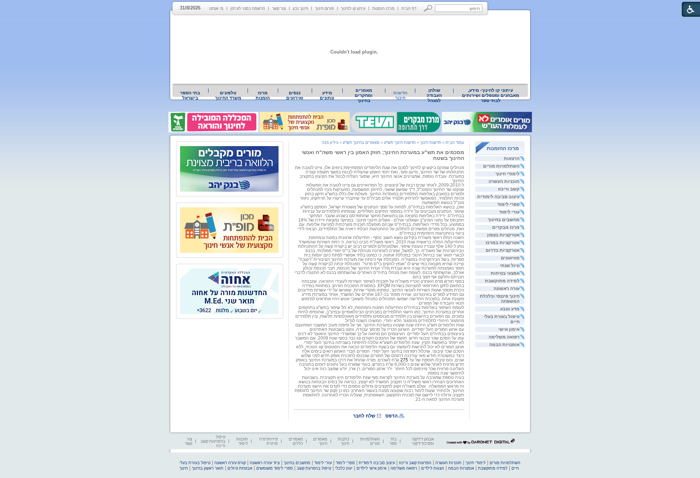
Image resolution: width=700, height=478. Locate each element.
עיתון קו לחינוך (353, 8)
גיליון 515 (330, 142)
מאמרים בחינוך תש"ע (361, 142)
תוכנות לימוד (242, 441)
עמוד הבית (455, 142)
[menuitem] (491, 95)
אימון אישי (509, 329)
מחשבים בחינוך (504, 219)
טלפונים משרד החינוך (228, 95)
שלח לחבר (364, 416)
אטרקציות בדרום (503, 250)
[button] (428, 8)
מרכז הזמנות (383, 8)
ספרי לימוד (508, 204)
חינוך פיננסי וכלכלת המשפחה (500, 299)
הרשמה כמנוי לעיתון (247, 8)
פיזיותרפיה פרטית (268, 441)
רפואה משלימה (504, 337)
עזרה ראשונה (507, 288)
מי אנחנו (216, 8)
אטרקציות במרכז (503, 242)
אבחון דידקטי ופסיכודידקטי (423, 441)
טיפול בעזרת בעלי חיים (502, 319)
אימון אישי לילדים (371, 468)
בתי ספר (393, 441)
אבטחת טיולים (240, 468)
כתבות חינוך (343, 441)
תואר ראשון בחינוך (207, 468)
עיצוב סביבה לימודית (498, 196)
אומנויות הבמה (504, 344)
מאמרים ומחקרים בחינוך (364, 95)
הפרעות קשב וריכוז (415, 463)
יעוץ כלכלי (344, 468)
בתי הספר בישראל (190, 95)
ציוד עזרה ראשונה (265, 463)
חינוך (183, 468)
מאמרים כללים (296, 441)
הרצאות (512, 158)
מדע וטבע (510, 309)
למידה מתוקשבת (502, 280)
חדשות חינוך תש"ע (400, 142)
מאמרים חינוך (320, 441)
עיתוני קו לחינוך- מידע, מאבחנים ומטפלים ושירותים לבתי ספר (490, 95)
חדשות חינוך (400, 95)
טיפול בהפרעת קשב (314, 468)
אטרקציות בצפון (503, 235)
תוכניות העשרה (504, 181)
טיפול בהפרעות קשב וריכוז (213, 441)
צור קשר (279, 8)
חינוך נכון (300, 8)
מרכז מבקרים (506, 227)
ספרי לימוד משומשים (274, 468)
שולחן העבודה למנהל (434, 95)
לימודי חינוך (507, 173)
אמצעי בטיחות (505, 273)
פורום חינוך (324, 8)
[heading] (380, 292)
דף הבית (408, 8)
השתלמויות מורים (501, 166)
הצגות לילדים (432, 468)
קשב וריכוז (509, 189)
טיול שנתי (510, 265)
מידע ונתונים (327, 95)
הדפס (391, 416)
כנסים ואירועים (294, 95)
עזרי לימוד (509, 212)
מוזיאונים (510, 257)
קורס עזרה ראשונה (230, 463)
